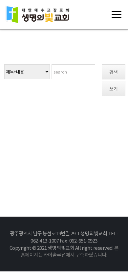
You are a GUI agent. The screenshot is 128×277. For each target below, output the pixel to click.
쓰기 (113, 88)
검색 (113, 72)
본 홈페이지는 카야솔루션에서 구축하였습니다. (69, 251)
